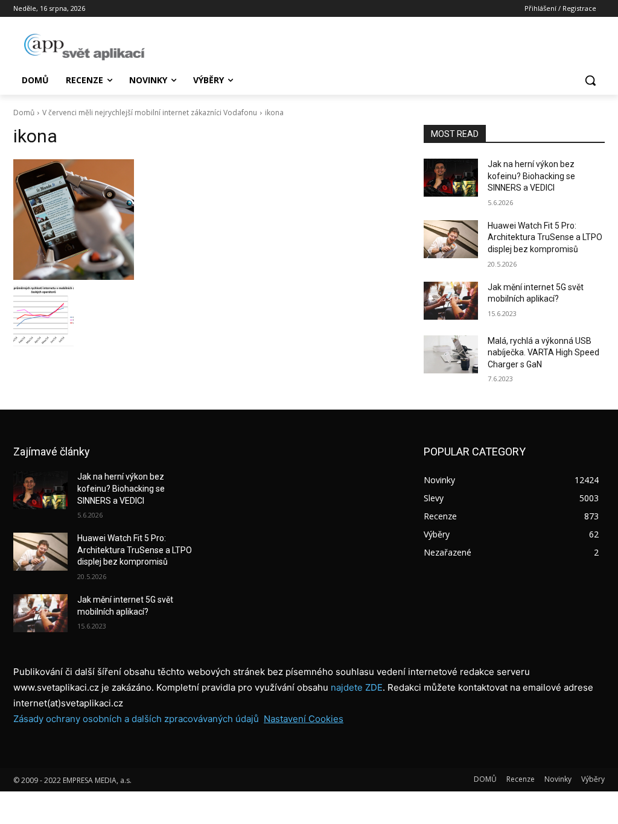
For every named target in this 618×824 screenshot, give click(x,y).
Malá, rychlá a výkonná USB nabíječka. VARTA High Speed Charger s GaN (543, 352)
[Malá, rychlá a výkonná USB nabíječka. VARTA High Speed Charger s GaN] (451, 354)
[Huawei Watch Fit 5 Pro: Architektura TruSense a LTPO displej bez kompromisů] (451, 239)
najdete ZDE (357, 687)
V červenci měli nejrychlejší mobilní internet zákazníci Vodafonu (149, 112)
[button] (590, 80)
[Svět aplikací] (84, 47)
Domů (23, 112)
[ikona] (206, 219)
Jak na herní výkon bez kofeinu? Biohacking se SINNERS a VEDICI (531, 175)
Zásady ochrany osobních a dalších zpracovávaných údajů (136, 718)
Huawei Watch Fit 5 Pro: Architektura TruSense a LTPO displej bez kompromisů (545, 237)
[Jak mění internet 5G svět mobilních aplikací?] (451, 301)
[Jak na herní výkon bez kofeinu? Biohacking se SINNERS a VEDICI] (451, 178)
